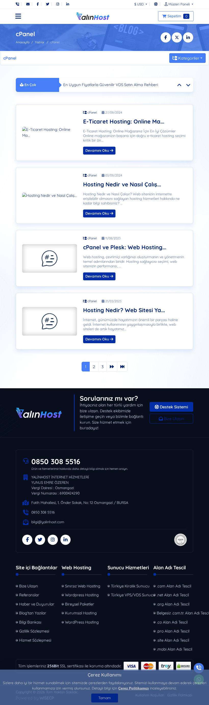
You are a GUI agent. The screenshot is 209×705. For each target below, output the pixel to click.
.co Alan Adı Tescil (172, 622)
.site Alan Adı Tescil (173, 640)
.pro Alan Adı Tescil (173, 631)
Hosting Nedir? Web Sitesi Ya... (124, 310)
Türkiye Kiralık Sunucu (129, 586)
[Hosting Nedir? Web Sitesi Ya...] (49, 321)
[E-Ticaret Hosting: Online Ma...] (49, 132)
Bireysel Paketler (79, 604)
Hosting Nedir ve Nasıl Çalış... (122, 184)
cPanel (92, 112)
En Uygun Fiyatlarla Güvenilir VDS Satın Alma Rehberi (110, 84)
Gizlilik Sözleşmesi (34, 631)
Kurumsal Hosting (81, 613)
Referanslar (29, 594)
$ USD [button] (139, 4)
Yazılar (40, 42)
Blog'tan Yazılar (32, 613)
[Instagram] (58, 4)
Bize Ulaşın (173, 418)
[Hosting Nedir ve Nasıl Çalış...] (49, 195)
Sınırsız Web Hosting (82, 586)
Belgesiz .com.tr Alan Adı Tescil (175, 613)
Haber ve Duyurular (36, 604)
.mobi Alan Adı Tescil (174, 649)
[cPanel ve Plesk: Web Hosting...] (49, 258)
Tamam (104, 698)
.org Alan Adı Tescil (173, 604)
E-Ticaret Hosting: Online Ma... (123, 121)
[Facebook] (37, 4)
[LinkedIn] (68, 4)
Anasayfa (22, 42)
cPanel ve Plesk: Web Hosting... (124, 247)
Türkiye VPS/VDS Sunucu (129, 594)
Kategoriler (188, 58)
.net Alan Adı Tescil (173, 594)
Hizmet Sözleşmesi (35, 640)
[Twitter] (47, 4)
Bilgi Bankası (30, 622)
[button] (177, 4)
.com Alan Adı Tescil (174, 586)
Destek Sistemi (173, 406)
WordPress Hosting (82, 622)
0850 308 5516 (55, 461)
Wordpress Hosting (82, 594)
